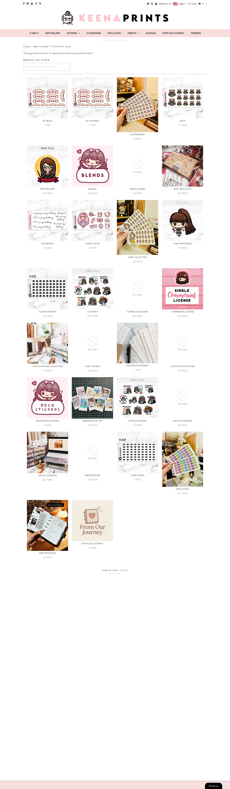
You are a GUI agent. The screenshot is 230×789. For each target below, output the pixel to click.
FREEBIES (196, 33)
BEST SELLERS (53, 33)
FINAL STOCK (114, 33)
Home (106, 40)
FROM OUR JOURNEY (173, 33)
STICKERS (72, 33)
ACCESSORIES (94, 33)
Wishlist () (165, 4)
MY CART (196, 4)
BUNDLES (151, 33)
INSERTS (132, 33)
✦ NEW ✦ (34, 33)
